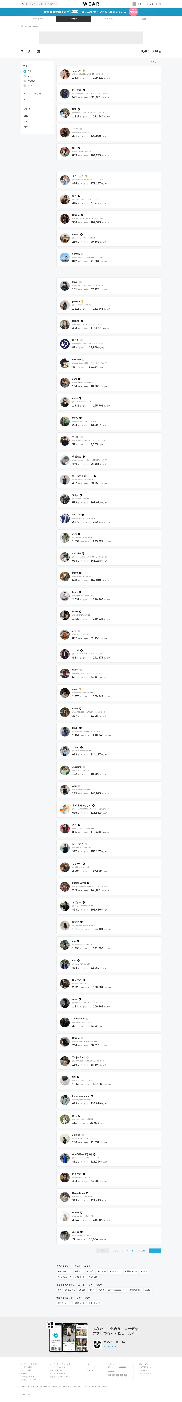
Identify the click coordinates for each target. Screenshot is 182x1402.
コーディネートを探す (29, 1364)
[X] (109, 1375)
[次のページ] (155, 1250)
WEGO (101, 1290)
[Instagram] (113, 1375)
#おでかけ (93, 1277)
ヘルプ (86, 1364)
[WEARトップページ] (22, 26)
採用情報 (65, 1387)
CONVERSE (70, 1290)
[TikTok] (121, 1375)
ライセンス (106, 1386)
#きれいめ (102, 1271)
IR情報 (55, 1387)
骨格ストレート (64, 1303)
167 (143, 1251)
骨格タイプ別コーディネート (61, 1377)
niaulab (142, 1370)
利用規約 (77, 1386)
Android (122, 1367)
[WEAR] (91, 4)
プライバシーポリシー (91, 1386)
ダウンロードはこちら (115, 1342)
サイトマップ (89, 1367)
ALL (29, 71)
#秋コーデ (79, 1271)
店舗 (144, 19)
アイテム (109, 19)
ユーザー (73, 19)
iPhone (111, 1367)
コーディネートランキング (60, 1364)
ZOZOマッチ (144, 1373)
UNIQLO (82, 1290)
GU (59, 1290)
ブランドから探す (27, 1377)
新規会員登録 (155, 4)
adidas (148, 1290)
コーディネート (38, 19)
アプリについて (110, 1347)
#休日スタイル (131, 1271)
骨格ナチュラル (95, 1303)
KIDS (30, 86)
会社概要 (44, 1387)
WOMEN (32, 81)
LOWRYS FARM (135, 1290)
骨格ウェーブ (79, 1303)
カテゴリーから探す (28, 1380)
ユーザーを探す (27, 1367)
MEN (30, 76)
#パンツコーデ (115, 1271)
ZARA (92, 1290)
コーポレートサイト (28, 1387)
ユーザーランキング (57, 1367)
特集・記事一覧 (56, 1370)
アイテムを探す (27, 1370)
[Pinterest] (125, 1375)
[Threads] (117, 1375)
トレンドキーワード (57, 1373)
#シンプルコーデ (64, 1277)
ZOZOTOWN (144, 1367)
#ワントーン (80, 1277)
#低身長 (90, 1271)
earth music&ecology (116, 1290)
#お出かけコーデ (64, 1271)
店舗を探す (25, 1373)
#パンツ (144, 1271)
